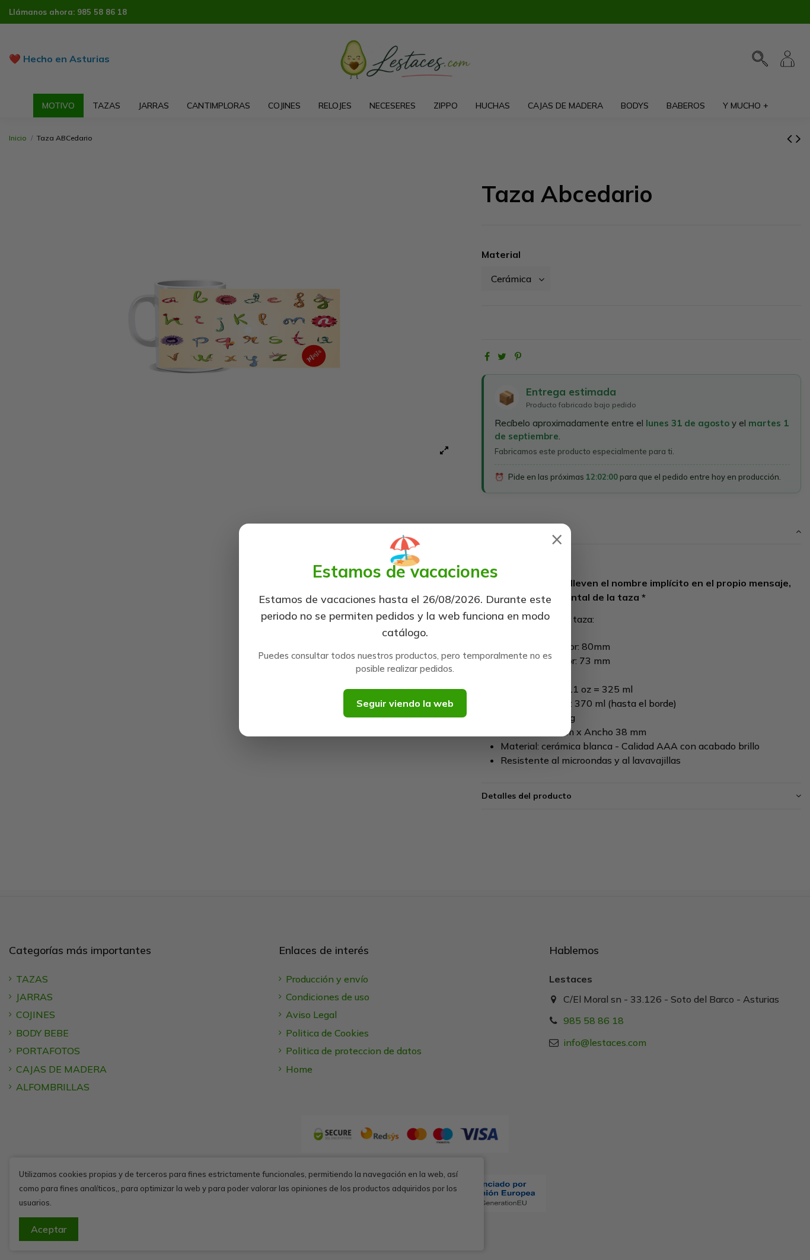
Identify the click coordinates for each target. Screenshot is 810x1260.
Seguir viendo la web (405, 703)
